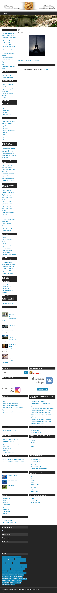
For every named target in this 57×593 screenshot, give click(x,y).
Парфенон (11, 572)
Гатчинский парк (7, 448)
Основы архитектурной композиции (39, 406)
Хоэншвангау (6, 506)
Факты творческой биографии (10, 405)
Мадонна (24, 566)
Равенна (33, 478)
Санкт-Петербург (7, 230)
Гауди (3, 563)
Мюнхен (5, 500)
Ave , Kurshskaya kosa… (8, 452)
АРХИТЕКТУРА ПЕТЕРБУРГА (15, 557)
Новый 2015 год (35, 491)
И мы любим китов (12, 480)
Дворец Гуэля (16, 563)
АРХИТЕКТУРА (5, 557)
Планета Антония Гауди (9, 130)
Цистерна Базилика (16, 580)
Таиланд (33, 480)
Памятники (19, 570)
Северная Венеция (6, 578)
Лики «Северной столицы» (9, 443)
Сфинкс (4, 580)
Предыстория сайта (8, 400)
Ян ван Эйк (18, 582)
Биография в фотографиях (9, 411)
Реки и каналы (5, 576)
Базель (5, 139)
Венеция (5, 138)
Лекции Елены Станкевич (9, 284)
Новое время (6, 110)
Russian (33, 440)
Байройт (5, 513)
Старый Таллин (35, 484)
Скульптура (15, 578)
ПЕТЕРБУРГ (4, 570)
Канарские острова (35, 502)
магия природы (6, 584)
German (33, 446)
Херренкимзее (6, 511)
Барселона (6, 128)
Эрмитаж (12, 582)
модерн (13, 584)
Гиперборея (9, 563)
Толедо (5, 127)
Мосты (12, 568)
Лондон (5, 132)
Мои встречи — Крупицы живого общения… (13, 412)
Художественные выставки (9, 522)
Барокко (17, 559)
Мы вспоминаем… (35, 430)
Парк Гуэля (4, 572)
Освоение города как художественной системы (42, 408)
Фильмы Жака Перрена (36, 466)
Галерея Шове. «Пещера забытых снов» (12, 337)
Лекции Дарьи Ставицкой (9, 303)
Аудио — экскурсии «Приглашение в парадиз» (14, 461)
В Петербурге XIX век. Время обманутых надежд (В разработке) (9, 155)
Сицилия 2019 (34, 498)
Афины (5, 97)
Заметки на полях (7, 520)
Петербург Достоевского (9, 180)
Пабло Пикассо (12, 570)
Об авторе (5, 401)
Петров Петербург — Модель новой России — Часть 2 (8, 203)
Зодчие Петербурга (15, 565)
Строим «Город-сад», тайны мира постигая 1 (41, 410)
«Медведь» (11, 485)
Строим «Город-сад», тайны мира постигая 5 (41, 417)
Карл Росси (5, 566)
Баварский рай (6, 498)
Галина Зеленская (30, 32)
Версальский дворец (8, 245)
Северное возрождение (9, 108)
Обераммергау (6, 504)
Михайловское (6, 450)
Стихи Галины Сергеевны (9, 430)
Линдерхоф (6, 509)
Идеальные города (7, 190)
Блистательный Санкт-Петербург (11, 439)
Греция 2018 (34, 500)
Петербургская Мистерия (9, 148)
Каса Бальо (11, 566)
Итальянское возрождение (9, 107)
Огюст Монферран (20, 568)
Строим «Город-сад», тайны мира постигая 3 (41, 414)
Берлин (5, 136)
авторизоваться (47, 69)
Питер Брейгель (13, 574)
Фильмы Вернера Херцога (37, 464)
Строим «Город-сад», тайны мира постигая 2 (41, 412)
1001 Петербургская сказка (37, 423)
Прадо (4, 237)
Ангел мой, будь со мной (9, 270)
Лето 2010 (33, 488)
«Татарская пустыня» (36, 461)
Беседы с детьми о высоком (38, 401)
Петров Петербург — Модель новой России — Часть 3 (8, 208)
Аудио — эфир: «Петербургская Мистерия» (13, 459)
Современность (7, 114)
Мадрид (5, 125)
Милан (32, 482)
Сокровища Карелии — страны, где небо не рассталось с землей (8, 42)
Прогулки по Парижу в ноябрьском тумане (29, 60)
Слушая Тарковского (36, 459)
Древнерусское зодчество (9, 254)
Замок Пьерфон (7, 246)
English (32, 442)
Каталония (18, 566)
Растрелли (20, 574)
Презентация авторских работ (10, 403)
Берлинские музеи (7, 252)
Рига (11, 576)
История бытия (7, 75)
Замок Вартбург (7, 248)
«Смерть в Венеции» (36, 463)
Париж (4, 134)
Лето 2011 (33, 489)
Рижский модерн (18, 576)
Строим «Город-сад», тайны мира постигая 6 (41, 419)
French (32, 444)
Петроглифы (5, 574)
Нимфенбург (6, 502)
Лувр (4, 243)
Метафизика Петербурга (9, 441)
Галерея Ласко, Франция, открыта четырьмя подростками (9, 358)
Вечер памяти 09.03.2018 (37, 432)
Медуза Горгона (6, 568)
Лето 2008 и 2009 (35, 486)
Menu (5, 13)
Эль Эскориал (5, 582)
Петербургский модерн (20, 572)
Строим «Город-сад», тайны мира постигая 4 (41, 416)
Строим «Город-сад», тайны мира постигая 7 (41, 421)
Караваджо (24, 565)
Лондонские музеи (7, 250)
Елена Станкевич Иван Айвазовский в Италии (9, 316)
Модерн (5, 112)
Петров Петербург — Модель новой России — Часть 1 (8, 197)
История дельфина (12, 475)
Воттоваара (9, 561)
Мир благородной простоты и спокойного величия (7, 225)
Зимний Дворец (6, 565)
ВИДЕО (3, 561)
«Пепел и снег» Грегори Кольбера (39, 468)
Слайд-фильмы (23, 578)
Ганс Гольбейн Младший (19, 561)
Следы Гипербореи (8, 57)
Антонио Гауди (5, 559)
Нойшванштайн (7, 507)
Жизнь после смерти (8, 77)
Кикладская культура (8, 88)
